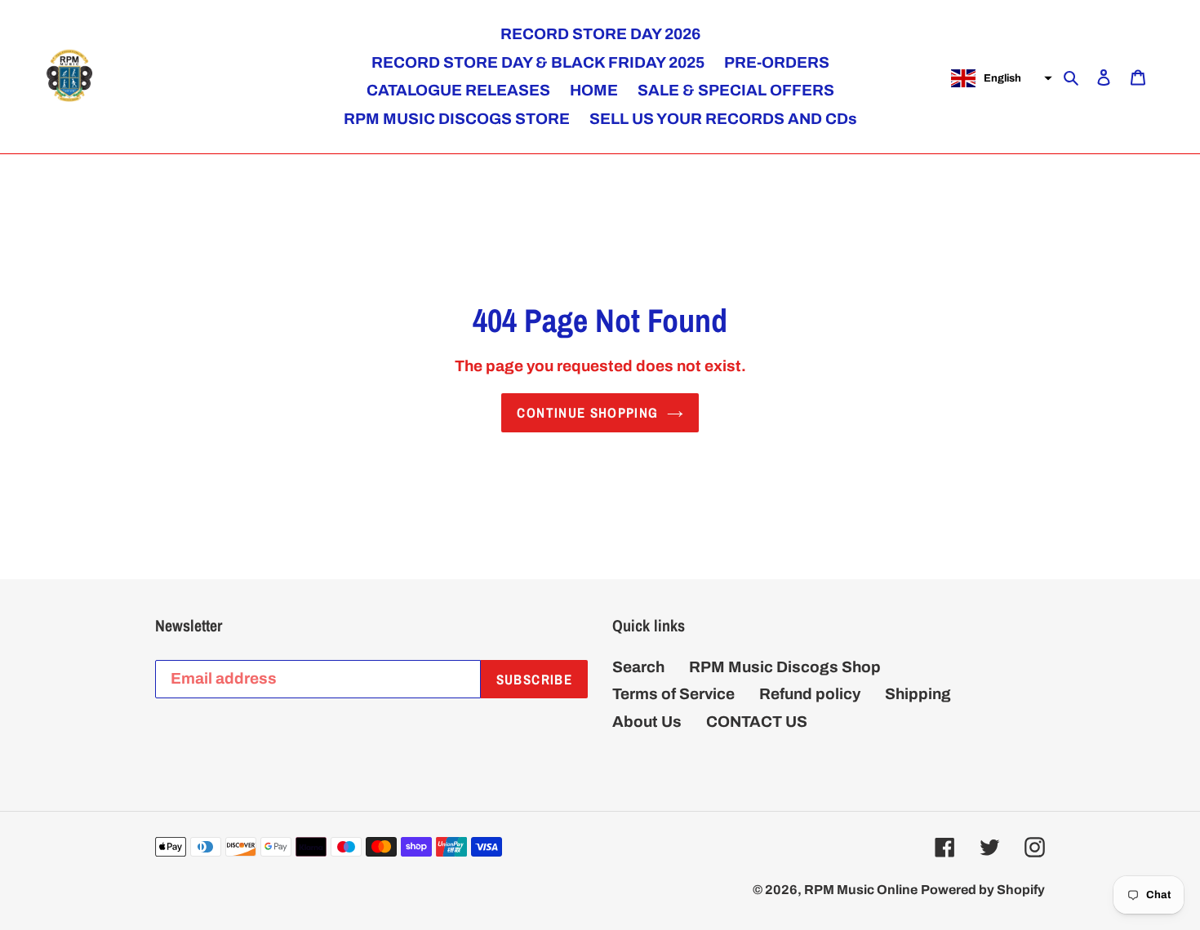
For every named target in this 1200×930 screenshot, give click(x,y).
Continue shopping (587, 412)
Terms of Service (673, 693)
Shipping (918, 693)
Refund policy (809, 693)
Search (638, 666)
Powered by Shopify (983, 890)
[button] (999, 78)
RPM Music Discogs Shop (785, 666)
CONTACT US (756, 721)
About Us (647, 721)
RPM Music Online (861, 890)
